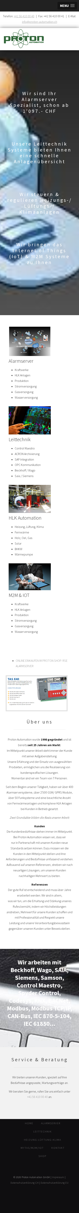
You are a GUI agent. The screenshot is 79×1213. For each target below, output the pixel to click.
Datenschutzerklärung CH (25, 1182)
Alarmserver (50, 1123)
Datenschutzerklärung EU (55, 1182)
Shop (43, 1156)
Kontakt (58, 1148)
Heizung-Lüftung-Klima (42, 1139)
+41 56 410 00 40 (24, 16)
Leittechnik (42, 1131)
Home (29, 1123)
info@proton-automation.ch (39, 22)
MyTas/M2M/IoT (32, 1148)
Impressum (58, 1177)
